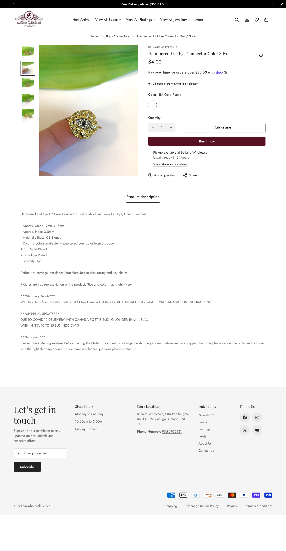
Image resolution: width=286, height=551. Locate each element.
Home (94, 36)
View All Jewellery (173, 19)
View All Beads (106, 19)
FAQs (202, 436)
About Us (204, 443)
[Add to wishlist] (260, 55)
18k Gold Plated (152, 105)
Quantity (154, 117)
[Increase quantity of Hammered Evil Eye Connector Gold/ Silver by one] (170, 127)
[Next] (273, 4)
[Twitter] (245, 430)
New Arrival (81, 19)
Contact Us (206, 450)
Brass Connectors (117, 36)
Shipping (171, 505)
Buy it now (207, 141)
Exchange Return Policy (202, 505)
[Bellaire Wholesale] (29, 19)
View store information (170, 164)
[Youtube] (257, 430)
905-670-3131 (172, 431)
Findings (204, 429)
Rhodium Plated (163, 105)
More (199, 19)
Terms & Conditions (258, 505)
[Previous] (13, 4)
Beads (202, 422)
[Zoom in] (129, 54)
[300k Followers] (245, 418)
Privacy (232, 505)
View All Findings (139, 19)
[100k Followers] (257, 418)
